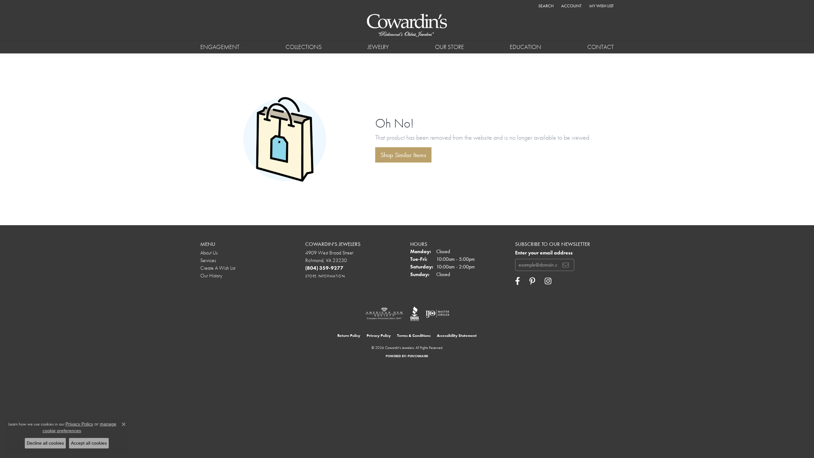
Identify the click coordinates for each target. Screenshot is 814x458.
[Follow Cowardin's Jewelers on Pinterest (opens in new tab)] (532, 281)
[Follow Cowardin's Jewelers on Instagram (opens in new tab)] (548, 281)
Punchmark (418, 356)
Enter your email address (544, 252)
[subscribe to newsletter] (565, 265)
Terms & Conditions (414, 335)
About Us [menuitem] (208, 252)
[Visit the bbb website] (414, 314)
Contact (600, 47)
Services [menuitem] (208, 260)
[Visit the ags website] (384, 314)
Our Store (449, 47)
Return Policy (348, 335)
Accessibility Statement (457, 335)
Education (525, 47)
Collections (304, 47)
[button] (545, 5)
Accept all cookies (89, 443)
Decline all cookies (45, 443)
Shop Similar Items (403, 155)
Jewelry (378, 47)
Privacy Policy (379, 335)
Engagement (219, 47)
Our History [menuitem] (211, 275)
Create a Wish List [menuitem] (217, 268)
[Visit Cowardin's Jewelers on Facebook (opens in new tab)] (517, 281)
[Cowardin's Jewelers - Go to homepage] (407, 25)
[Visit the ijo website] (437, 314)
